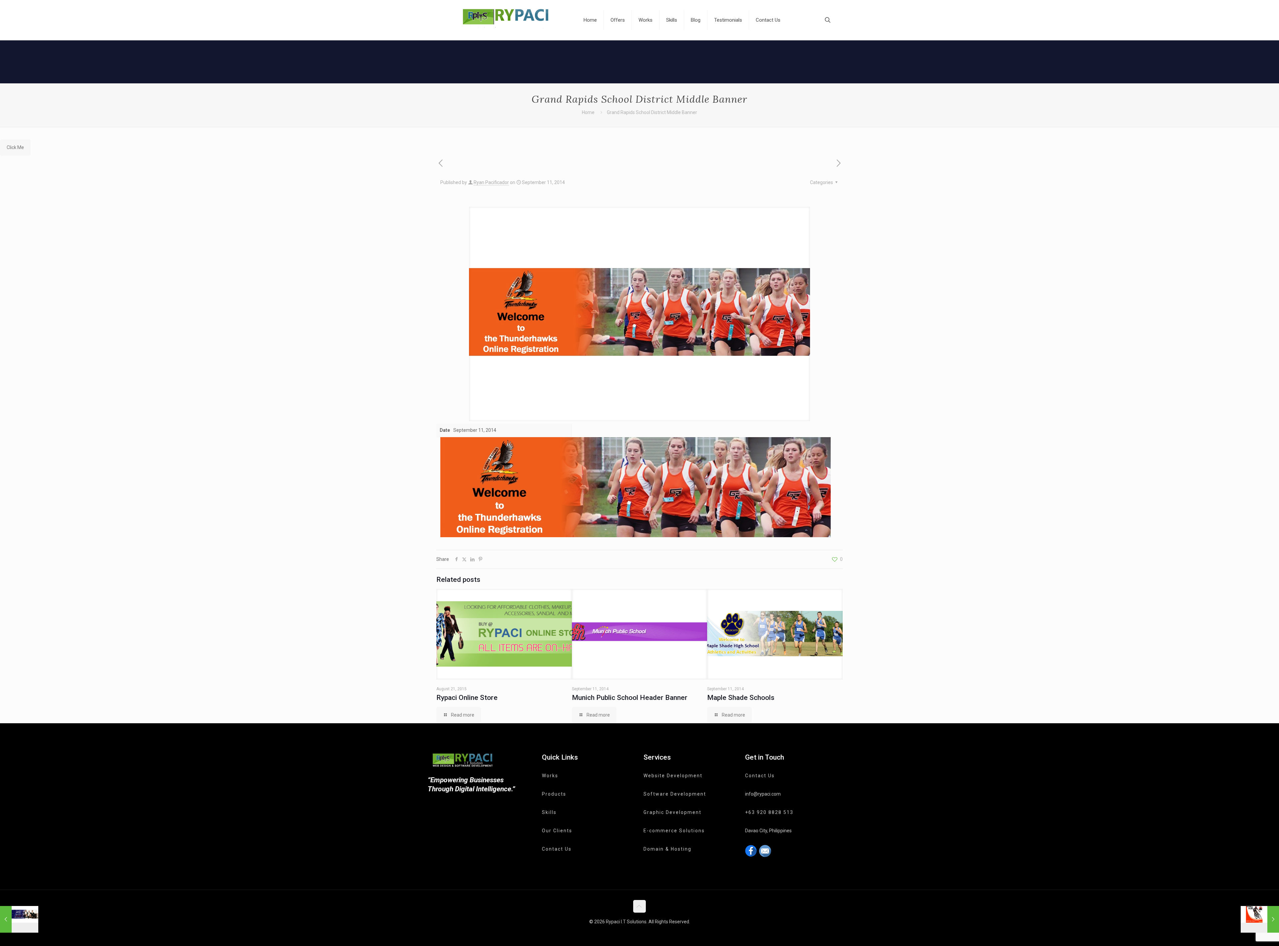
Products (554, 794)
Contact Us (557, 849)
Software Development (674, 794)
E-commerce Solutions (674, 830)
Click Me (15, 147)
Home (588, 112)
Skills (549, 812)
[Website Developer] (507, 20)
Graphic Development (672, 812)
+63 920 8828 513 (769, 812)
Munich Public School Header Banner (629, 698)
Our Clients (557, 830)
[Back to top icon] (639, 906)
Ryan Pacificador (491, 182)
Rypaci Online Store (467, 698)
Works (550, 775)
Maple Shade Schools (740, 698)
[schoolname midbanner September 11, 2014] (19, 919)
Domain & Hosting (667, 849)
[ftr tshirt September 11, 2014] (1260, 919)
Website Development (672, 775)
